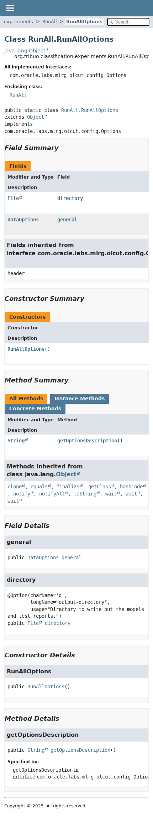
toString (85, 494)
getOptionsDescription (87, 440)
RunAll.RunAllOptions (89, 110)
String (16, 440)
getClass (99, 486)
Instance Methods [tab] (79, 398)
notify (21, 494)
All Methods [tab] (26, 398)
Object (35, 117)
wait (111, 494)
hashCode (131, 486)
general (67, 219)
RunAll (49, 21)
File (13, 198)
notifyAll (52, 494)
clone (14, 486)
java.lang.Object (24, 50)
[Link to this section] (64, 147)
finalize (68, 486)
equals (39, 486)
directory (70, 198)
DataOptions (23, 219)
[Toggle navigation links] (10, 8)
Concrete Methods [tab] (35, 408)
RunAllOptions (84, 21)
